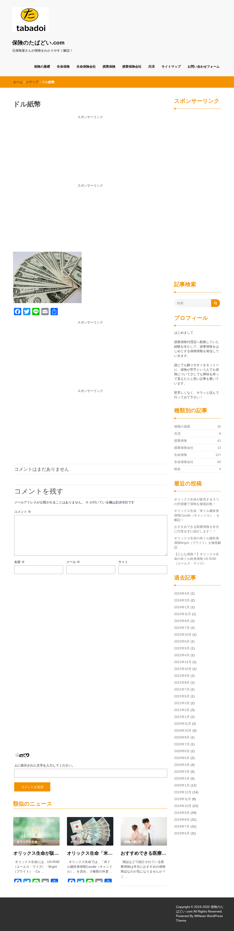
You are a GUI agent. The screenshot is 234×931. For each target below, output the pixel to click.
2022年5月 (182, 648)
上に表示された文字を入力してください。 (44, 765)
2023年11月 (182, 614)
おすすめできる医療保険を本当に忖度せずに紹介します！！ (144, 853)
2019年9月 (182, 813)
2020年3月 (182, 771)
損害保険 (109, 66)
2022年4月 (182, 655)
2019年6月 (182, 833)
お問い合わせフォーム (204, 66)
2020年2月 (182, 778)
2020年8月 (182, 737)
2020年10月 (182, 730)
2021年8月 (182, 682)
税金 (177, 469)
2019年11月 (182, 799)
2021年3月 (182, 703)
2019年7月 (182, 826)
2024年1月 (182, 607)
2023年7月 (182, 627)
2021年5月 (182, 696)
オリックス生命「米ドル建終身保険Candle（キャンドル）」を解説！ (90, 853)
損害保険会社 (131, 66)
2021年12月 (182, 662)
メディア (32, 82)
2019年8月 (182, 819)
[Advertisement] (90, 151)
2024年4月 (182, 593)
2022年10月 (182, 634)
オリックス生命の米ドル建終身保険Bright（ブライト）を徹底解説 (197, 542)
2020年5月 (182, 758)
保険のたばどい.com (38, 43)
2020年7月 (182, 744)
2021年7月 (182, 689)
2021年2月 (182, 710)
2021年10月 (182, 669)
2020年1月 (182, 785)
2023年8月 (182, 621)
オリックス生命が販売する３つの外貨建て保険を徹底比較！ (36, 853)
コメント (22, 511)
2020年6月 (182, 751)
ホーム (18, 82)
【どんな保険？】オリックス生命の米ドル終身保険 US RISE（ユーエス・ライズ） (196, 558)
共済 (151, 66)
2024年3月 (182, 600)
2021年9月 (182, 675)
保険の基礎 (42, 66)
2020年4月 (182, 765)
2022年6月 (182, 641)
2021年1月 (182, 717)
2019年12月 (182, 792)
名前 (19, 562)
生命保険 (63, 66)
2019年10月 (182, 806)
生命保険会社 (86, 66)
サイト (123, 562)
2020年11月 (182, 723)
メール (73, 562)
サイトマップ (171, 66)
